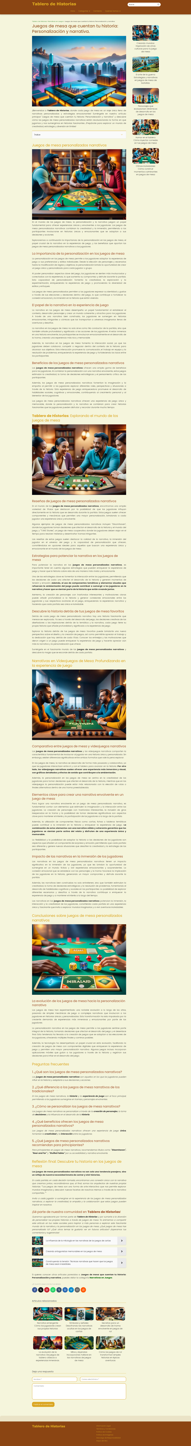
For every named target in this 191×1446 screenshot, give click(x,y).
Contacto (97, 11)
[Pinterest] (47, 1289)
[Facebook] (34, 1289)
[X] (40, 1289)
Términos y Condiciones (106, 1429)
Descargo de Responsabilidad (108, 1438)
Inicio (73, 11)
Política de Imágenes (104, 1435)
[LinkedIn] (65, 1289)
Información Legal (103, 1426)
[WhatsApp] (53, 1289)
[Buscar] (158, 4)
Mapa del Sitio (102, 1441)
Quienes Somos (112, 11)
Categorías (83, 11)
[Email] (77, 1289)
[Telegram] (71, 1289)
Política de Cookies (104, 1432)
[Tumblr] (59, 1289)
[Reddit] (83, 1289)
